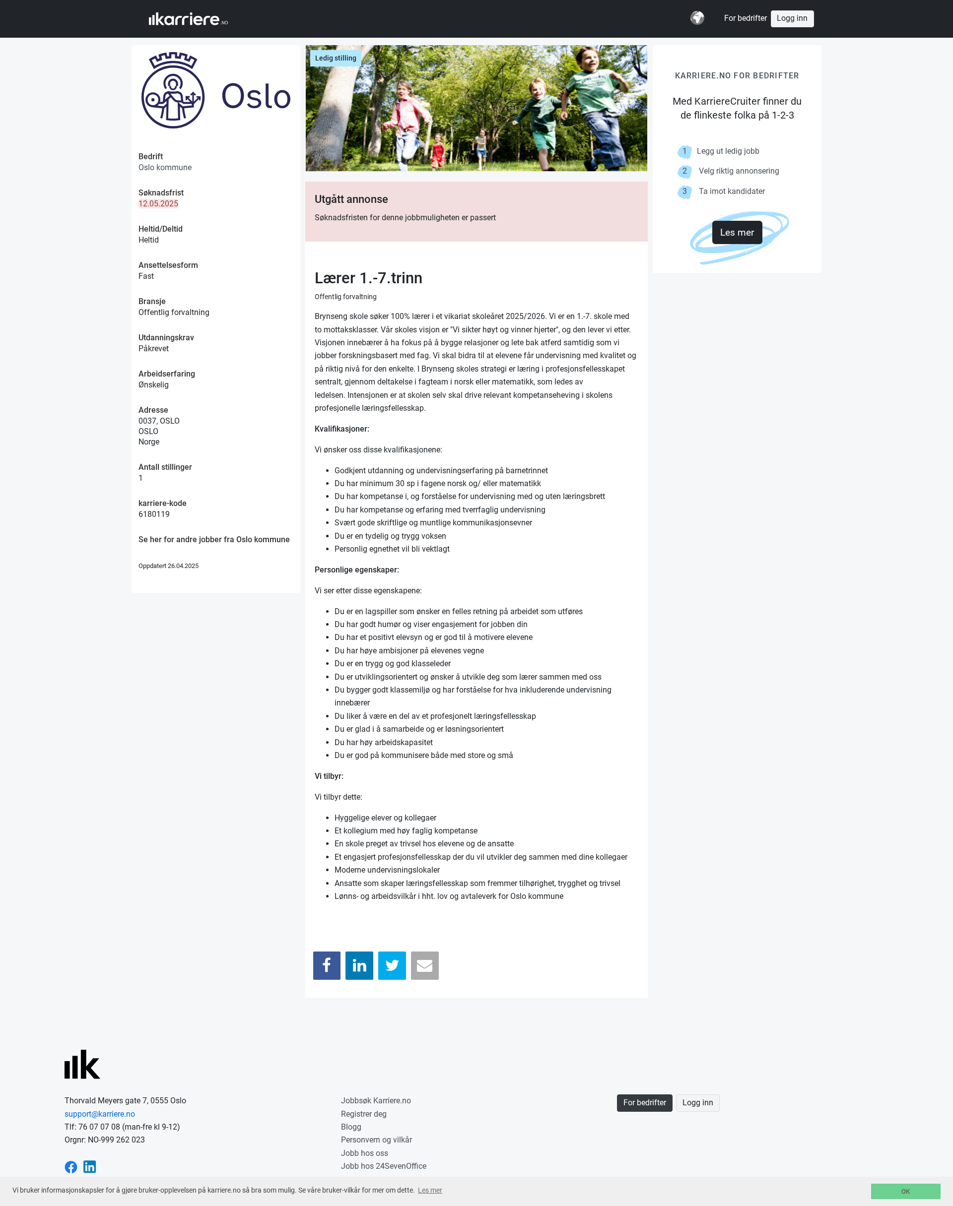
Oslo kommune (165, 167)
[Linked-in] (89, 1166)
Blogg (351, 1127)
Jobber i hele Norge (198, 18)
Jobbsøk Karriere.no (376, 1100)
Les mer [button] (430, 1190)
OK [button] (905, 1191)
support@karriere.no (100, 1114)
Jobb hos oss (364, 1153)
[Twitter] (392, 966)
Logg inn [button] (792, 18)
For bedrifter (745, 18)
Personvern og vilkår (376, 1139)
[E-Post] (425, 966)
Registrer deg (364, 1114)
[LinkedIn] (359, 966)
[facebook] (71, 1166)
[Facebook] (327, 966)
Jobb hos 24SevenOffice (383, 1166)
